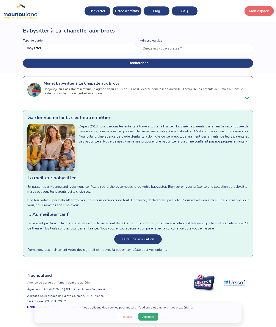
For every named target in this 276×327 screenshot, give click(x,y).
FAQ (184, 11)
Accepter (148, 316)
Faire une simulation (138, 239)
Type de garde (33, 40)
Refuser (127, 316)
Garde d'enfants (127, 11)
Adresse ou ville (151, 40)
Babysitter (97, 11)
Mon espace (259, 11)
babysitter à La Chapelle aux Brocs (87, 83)
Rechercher (138, 63)
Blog (156, 11)
